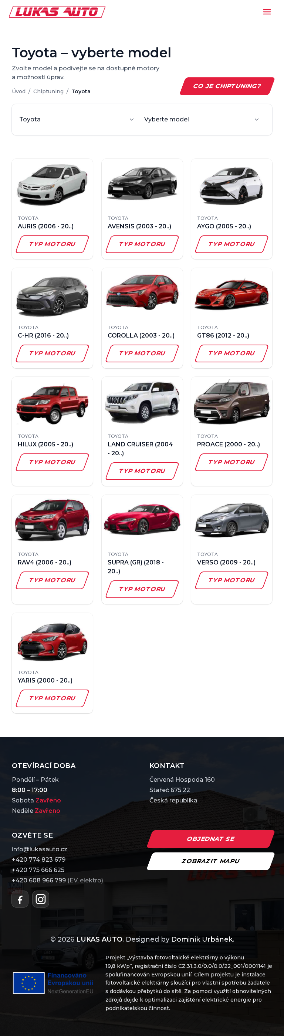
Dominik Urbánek (202, 939)
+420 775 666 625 (38, 870)
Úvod (19, 91)
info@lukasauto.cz (39, 849)
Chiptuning (48, 91)
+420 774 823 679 (38, 859)
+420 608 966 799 (57, 880)
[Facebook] (20, 899)
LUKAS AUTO (99, 939)
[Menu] (267, 12)
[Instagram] (41, 899)
